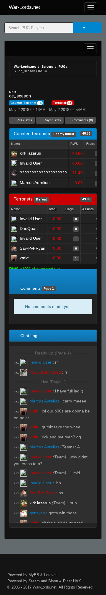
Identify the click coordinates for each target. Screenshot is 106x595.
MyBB (34, 575)
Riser (67, 581)
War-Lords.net (24, 7)
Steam (34, 581)
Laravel (50, 575)
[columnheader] (77, 144)
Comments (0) (82, 120)
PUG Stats (24, 120)
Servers (47, 66)
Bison (53, 581)
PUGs (63, 66)
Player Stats (52, 120)
